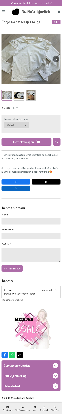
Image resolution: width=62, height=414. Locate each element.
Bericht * (6, 244)
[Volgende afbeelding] (56, 59)
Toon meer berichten (12, 299)
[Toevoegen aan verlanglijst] (56, 142)
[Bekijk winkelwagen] (58, 11)
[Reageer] (56, 289)
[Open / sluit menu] (3, 11)
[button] (7, 95)
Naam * (5, 214)
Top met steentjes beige (16, 119)
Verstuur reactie (12, 268)
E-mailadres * (8, 229)
